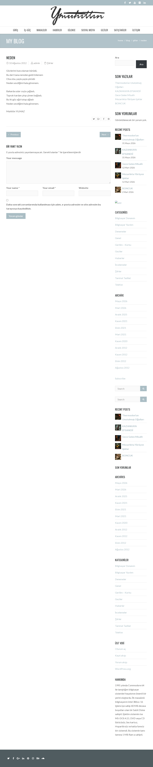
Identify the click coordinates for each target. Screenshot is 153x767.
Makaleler (42, 30)
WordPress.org (123, 668)
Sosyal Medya (88, 30)
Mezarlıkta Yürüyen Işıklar (128, 99)
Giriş (15, 30)
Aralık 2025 (121, 314)
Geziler (104, 30)
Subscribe (120, 378)
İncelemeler (121, 264)
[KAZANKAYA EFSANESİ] (118, 150)
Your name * (13, 187)
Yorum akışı (121, 662)
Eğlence (71, 30)
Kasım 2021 (121, 321)
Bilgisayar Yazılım (124, 224)
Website (83, 187)
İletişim (136, 30)
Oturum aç (120, 648)
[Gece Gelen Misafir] (118, 164)
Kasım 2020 (121, 341)
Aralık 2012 (121, 347)
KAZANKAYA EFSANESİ (128, 91)
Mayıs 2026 (121, 301)
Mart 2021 (120, 334)
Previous (14, 134)
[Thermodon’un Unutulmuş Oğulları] (118, 136)
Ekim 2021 (120, 327)
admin (37, 63)
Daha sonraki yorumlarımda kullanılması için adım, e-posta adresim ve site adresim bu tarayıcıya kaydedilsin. (53, 206)
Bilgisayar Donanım (125, 218)
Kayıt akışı (120, 655)
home (120, 40)
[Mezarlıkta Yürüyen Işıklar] (118, 175)
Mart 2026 (120, 307)
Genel (118, 238)
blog (128, 40)
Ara (117, 57)
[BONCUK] (118, 189)
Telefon (119, 284)
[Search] (143, 388)
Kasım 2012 (121, 354)
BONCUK (120, 103)
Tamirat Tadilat (123, 278)
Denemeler (120, 231)
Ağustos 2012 (122, 367)
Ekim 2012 (120, 361)
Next (104, 134)
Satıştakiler (120, 30)
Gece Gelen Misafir (125, 95)
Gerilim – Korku (123, 244)
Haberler (57, 30)
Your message (14, 158)
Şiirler (135, 40)
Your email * (49, 187)
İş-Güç (27, 30)
